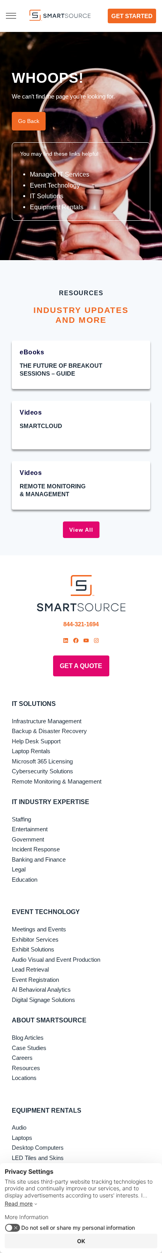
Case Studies (29, 1047)
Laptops (22, 1137)
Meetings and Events (39, 929)
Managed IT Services (59, 174)
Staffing (21, 819)
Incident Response (36, 849)
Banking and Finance (39, 859)
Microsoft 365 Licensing (42, 761)
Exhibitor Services (35, 939)
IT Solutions (46, 195)
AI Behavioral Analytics (41, 989)
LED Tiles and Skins (38, 1157)
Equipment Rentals (56, 206)
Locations (24, 1077)
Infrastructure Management (46, 721)
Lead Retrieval (30, 969)
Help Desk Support (36, 741)
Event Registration (35, 979)
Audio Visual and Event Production (56, 959)
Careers (22, 1057)
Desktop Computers (38, 1147)
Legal (19, 869)
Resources (26, 1068)
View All (81, 530)
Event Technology (55, 185)
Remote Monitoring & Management (56, 781)
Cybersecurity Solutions (42, 771)
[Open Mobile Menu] (11, 16)
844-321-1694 (81, 624)
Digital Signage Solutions (43, 999)
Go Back (28, 121)
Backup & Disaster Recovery (49, 731)
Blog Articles (28, 1037)
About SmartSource (49, 1020)
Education (24, 879)
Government (28, 839)
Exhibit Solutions (33, 949)
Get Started (132, 16)
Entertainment (30, 829)
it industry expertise (50, 802)
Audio (19, 1127)
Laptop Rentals (31, 751)
